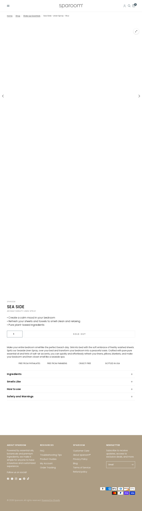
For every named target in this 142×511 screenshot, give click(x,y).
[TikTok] (29, 478)
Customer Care (81, 450)
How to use (14, 389)
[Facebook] (8, 479)
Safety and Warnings (20, 396)
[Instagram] (16, 479)
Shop (18, 16)
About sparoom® (82, 455)
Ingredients (14, 374)
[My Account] (124, 6)
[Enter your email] (132, 464)
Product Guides (48, 459)
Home (9, 16)
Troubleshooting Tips (51, 455)
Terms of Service (82, 467)
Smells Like (14, 381)
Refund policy (80, 471)
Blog (75, 463)
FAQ (42, 450)
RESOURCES (47, 445)
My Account (46, 463)
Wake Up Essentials (31, 16)
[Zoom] (136, 31)
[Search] (129, 6)
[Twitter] (12, 479)
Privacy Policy (80, 459)
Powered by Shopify (51, 500)
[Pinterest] (24, 478)
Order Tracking (48, 467)
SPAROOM (79, 445)
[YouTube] (20, 479)
